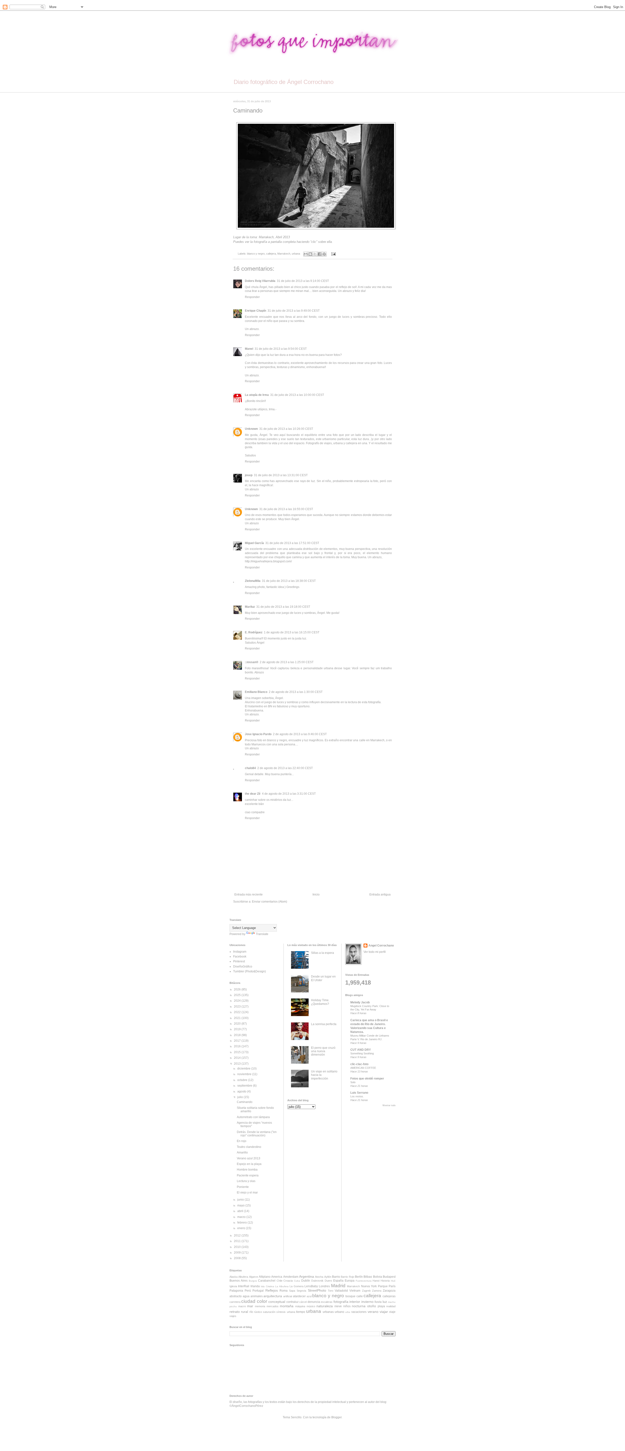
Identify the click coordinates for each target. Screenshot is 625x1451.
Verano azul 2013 (248, 1158)
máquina (300, 1306)
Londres (324, 1286)
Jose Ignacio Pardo (258, 734)
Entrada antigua (380, 894)
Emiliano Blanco (256, 692)
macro (242, 1306)
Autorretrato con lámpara (253, 1117)
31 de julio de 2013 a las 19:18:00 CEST (283, 606)
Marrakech (283, 253)
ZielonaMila (252, 581)
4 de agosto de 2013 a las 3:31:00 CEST (289, 793)
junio (241, 1199)
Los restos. (357, 1096)
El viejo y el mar (247, 1192)
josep (248, 475)
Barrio (336, 1276)
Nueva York (369, 1286)
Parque (383, 1286)
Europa (349, 1280)
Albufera (243, 1276)
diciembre (244, 1068)
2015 (237, 1052)
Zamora (376, 1290)
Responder (252, 297)
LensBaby (311, 1286)
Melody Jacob (360, 1002)
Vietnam (354, 1290)
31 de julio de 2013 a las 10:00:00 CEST (297, 395)
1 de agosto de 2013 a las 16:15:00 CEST (291, 632)
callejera (271, 253)
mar (250, 1306)
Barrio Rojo (347, 1276)
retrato (234, 1312)
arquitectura (272, 1296)
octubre (242, 1080)
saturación (269, 1311)
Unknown (251, 429)
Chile (279, 1280)
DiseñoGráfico (242, 966)
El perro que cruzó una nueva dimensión (323, 1051)
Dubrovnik (317, 1280)
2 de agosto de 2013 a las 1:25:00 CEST (286, 662)
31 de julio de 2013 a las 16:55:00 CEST (286, 509)
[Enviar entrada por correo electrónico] (332, 253)
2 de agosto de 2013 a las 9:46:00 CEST (300, 734)
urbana (296, 253)
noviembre (244, 1074)
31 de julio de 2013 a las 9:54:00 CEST (281, 348)
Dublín (305, 1280)
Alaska (233, 1276)
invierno (367, 1302)
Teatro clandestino (249, 1147)
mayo (241, 1205)
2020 (237, 1023)
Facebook (239, 956)
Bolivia (377, 1276)
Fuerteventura (364, 1280)
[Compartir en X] (314, 254)
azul (309, 1296)
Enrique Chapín (255, 310)
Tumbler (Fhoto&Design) (249, 971)
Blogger (336, 1417)
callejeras (389, 1296)
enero (241, 1228)
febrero (242, 1222)
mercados (273, 1306)
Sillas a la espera (322, 953)
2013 (237, 1063)
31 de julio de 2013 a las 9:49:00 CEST (294, 310)
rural (244, 1312)
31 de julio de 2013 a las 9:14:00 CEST (303, 281)
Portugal (258, 1290)
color (262, 1301)
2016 (237, 1046)
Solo (352, 1082)
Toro (330, 1290)
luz (385, 1302)
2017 (237, 1040)
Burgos (253, 1280)
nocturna (358, 1306)
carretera (234, 1301)
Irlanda (255, 1286)
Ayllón (327, 1276)
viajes (232, 1316)
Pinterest (239, 961)
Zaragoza (389, 1290)
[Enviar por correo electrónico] (305, 254)
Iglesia (233, 1286)
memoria (260, 1306)
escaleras (327, 1301)
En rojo (241, 1141)
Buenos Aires (238, 1280)
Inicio (316, 894)
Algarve (253, 1276)
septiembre (245, 1085)
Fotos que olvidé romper (367, 1078)
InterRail (243, 1286)
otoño (371, 1306)
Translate (262, 934)
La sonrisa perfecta (323, 1024)
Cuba (297, 1280)
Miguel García (254, 543)
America (276, 1276)
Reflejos (271, 1290)
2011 (237, 1241)
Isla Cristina (267, 1286)
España (338, 1280)
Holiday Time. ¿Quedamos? (320, 1001)
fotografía (340, 1302)
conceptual (276, 1302)
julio (240, 1097)
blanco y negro (256, 253)
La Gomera (296, 1286)
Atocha (319, 1276)
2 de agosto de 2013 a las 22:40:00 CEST (285, 768)
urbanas (328, 1312)
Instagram (239, 951)
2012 (237, 1235)
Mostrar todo (389, 1105)
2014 (237, 1058)
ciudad (248, 1301)
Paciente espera (248, 1175)
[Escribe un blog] (310, 254)
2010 (237, 1247)
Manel (249, 348)
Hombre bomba (247, 1169)
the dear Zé (252, 793)
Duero (328, 1280)
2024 (237, 1000)
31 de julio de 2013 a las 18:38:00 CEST (289, 581)
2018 (237, 1035)
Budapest (389, 1276)
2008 (237, 1258)
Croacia (288, 1280)
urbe (347, 1312)
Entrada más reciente (248, 894)
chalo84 (250, 768)
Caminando (244, 1102)
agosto (242, 1091)
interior (354, 1302)
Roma (284, 1290)
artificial (287, 1296)
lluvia (378, 1302)
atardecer (299, 1296)
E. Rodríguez (253, 632)
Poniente (243, 1187)
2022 (237, 1012)
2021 (237, 1018)
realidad (391, 1306)
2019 (237, 1029)
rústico (258, 1311)
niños (347, 1306)
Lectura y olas (246, 1181)
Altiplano (265, 1276)
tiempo (300, 1312)
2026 (237, 989)
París (392, 1286)
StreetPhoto (317, 1290)
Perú (248, 1290)
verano (373, 1312)
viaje (392, 1312)
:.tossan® (251, 662)
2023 (237, 1006)
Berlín (359, 1276)
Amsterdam (290, 1276)
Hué (393, 1280)
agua (246, 1296)
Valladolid (341, 1290)
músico (311, 1306)
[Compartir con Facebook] (319, 254)
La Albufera (281, 1286)
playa (381, 1306)
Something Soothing (362, 1053)
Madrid (338, 1285)
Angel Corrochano (381, 945)
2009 (237, 1252)
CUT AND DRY (360, 1049)
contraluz (292, 1302)
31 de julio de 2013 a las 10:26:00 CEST (286, 429)
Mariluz (250, 606)
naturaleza (324, 1306)
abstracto (235, 1296)
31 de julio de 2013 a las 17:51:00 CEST (292, 543)
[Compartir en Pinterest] (324, 254)
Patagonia (236, 1290)
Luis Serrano (359, 1092)
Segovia (301, 1290)
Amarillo (242, 1152)
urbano (339, 1312)
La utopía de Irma (257, 395)
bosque (350, 1296)
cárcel (303, 1301)
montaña (286, 1306)
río (251, 1312)
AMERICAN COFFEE (363, 1067)
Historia (385, 1280)
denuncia (314, 1302)
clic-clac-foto (359, 1064)
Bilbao (368, 1276)
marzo (241, 1217)
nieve (338, 1306)
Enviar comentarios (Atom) (269, 901)
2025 (237, 995)
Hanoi (376, 1280)
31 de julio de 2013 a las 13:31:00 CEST (281, 475)
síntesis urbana (285, 1311)
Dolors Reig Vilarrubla (260, 281)
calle (359, 1296)
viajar (384, 1312)
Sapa (292, 1290)
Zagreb (366, 1290)
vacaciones (358, 1312)
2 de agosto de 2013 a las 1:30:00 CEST (296, 692)
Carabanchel (266, 1280)
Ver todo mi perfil (375, 952)
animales (256, 1296)
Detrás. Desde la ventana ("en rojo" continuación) (257, 1133)
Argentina (306, 1276)
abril (240, 1211)
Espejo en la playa (249, 1164)
